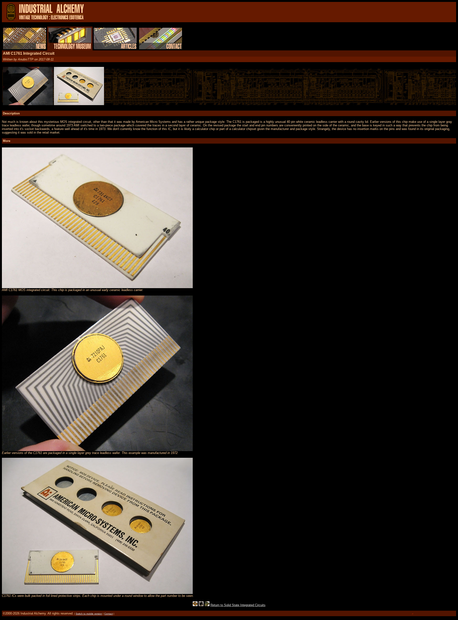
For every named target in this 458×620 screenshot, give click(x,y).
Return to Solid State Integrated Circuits (237, 605)
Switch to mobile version (89, 613)
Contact (108, 613)
